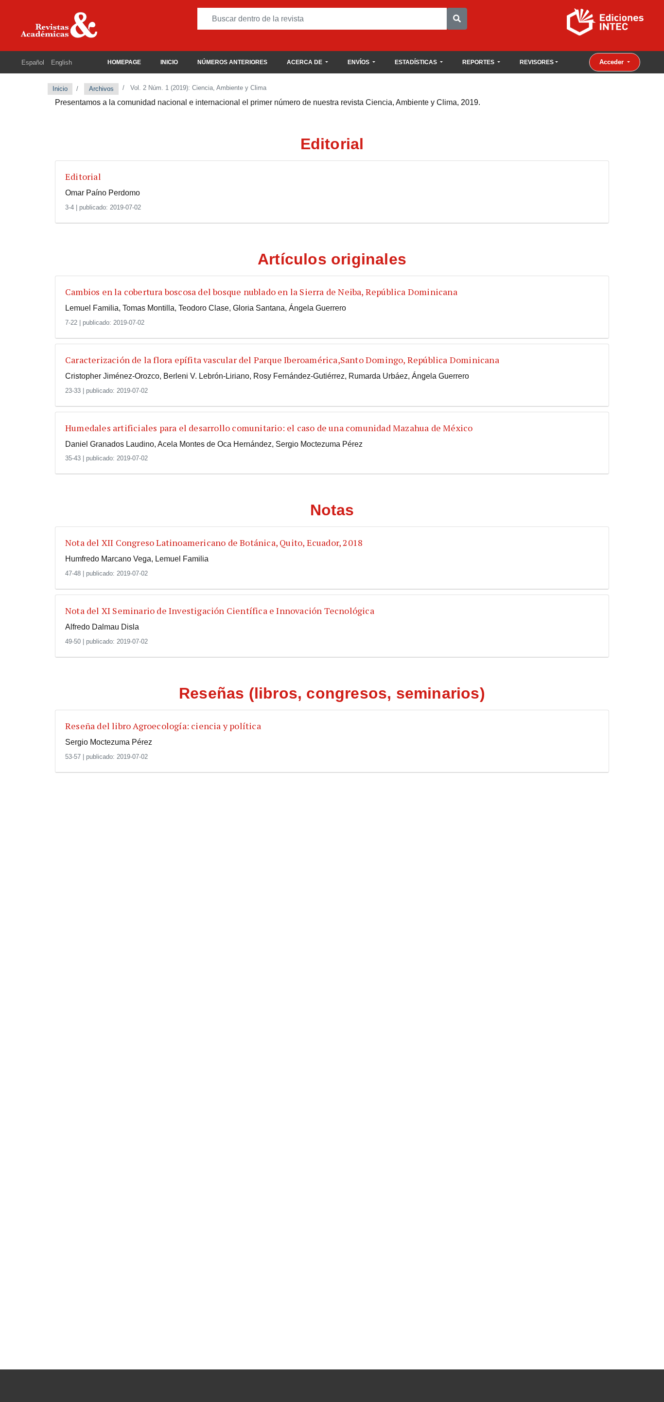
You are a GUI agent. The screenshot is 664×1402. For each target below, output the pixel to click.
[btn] (457, 19)
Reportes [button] (479, 62)
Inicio (169, 62)
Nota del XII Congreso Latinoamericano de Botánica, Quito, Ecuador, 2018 (214, 542)
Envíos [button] (359, 62)
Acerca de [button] (305, 62)
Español (32, 62)
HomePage (124, 62)
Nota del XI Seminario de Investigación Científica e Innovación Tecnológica (219, 610)
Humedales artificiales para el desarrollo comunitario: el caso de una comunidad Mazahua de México (268, 428)
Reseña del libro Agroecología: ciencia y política (163, 726)
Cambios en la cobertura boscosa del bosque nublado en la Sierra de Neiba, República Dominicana (261, 292)
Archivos (101, 88)
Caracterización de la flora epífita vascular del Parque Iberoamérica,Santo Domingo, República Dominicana (282, 360)
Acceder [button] (612, 62)
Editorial (83, 176)
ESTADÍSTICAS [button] (416, 62)
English (61, 62)
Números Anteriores (232, 62)
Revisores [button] (537, 62)
